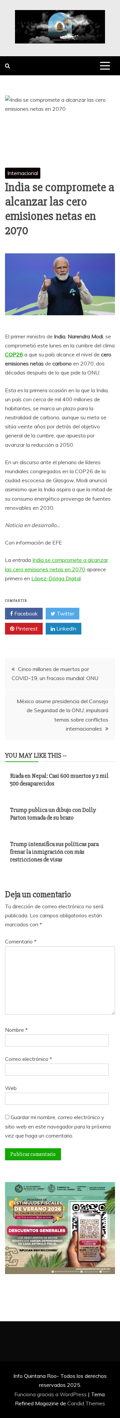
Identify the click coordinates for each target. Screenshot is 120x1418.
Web (11, 1088)
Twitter (64, 613)
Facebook (25, 613)
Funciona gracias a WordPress (51, 1394)
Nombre (16, 1029)
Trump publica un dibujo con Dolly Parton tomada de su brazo (53, 813)
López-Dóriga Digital (56, 578)
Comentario (20, 941)
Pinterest (26, 628)
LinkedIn (65, 628)
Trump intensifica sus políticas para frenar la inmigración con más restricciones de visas (54, 851)
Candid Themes (86, 1403)
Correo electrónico (28, 1059)
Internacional (22, 173)
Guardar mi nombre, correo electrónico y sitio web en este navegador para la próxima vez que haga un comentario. (58, 1126)
